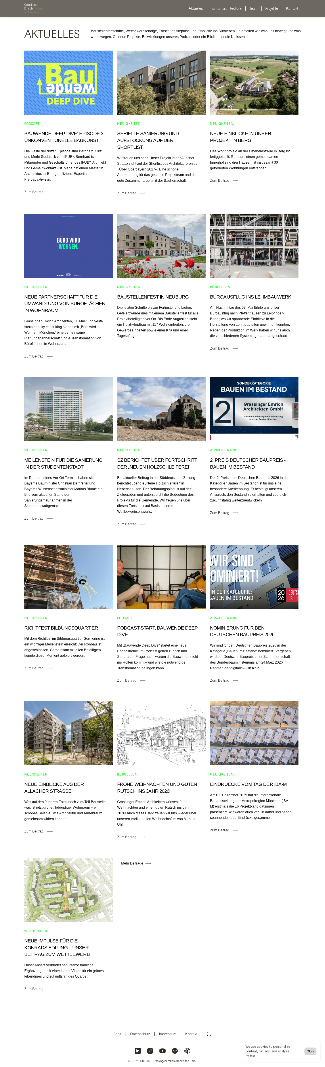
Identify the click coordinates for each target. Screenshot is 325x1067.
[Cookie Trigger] (209, 1034)
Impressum (167, 1034)
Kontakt (292, 8)
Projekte (271, 8)
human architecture (226, 8)
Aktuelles (196, 8)
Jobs (117, 1034)
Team (253, 8)
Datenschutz (140, 1034)
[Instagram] (150, 1051)
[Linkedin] (137, 1051)
